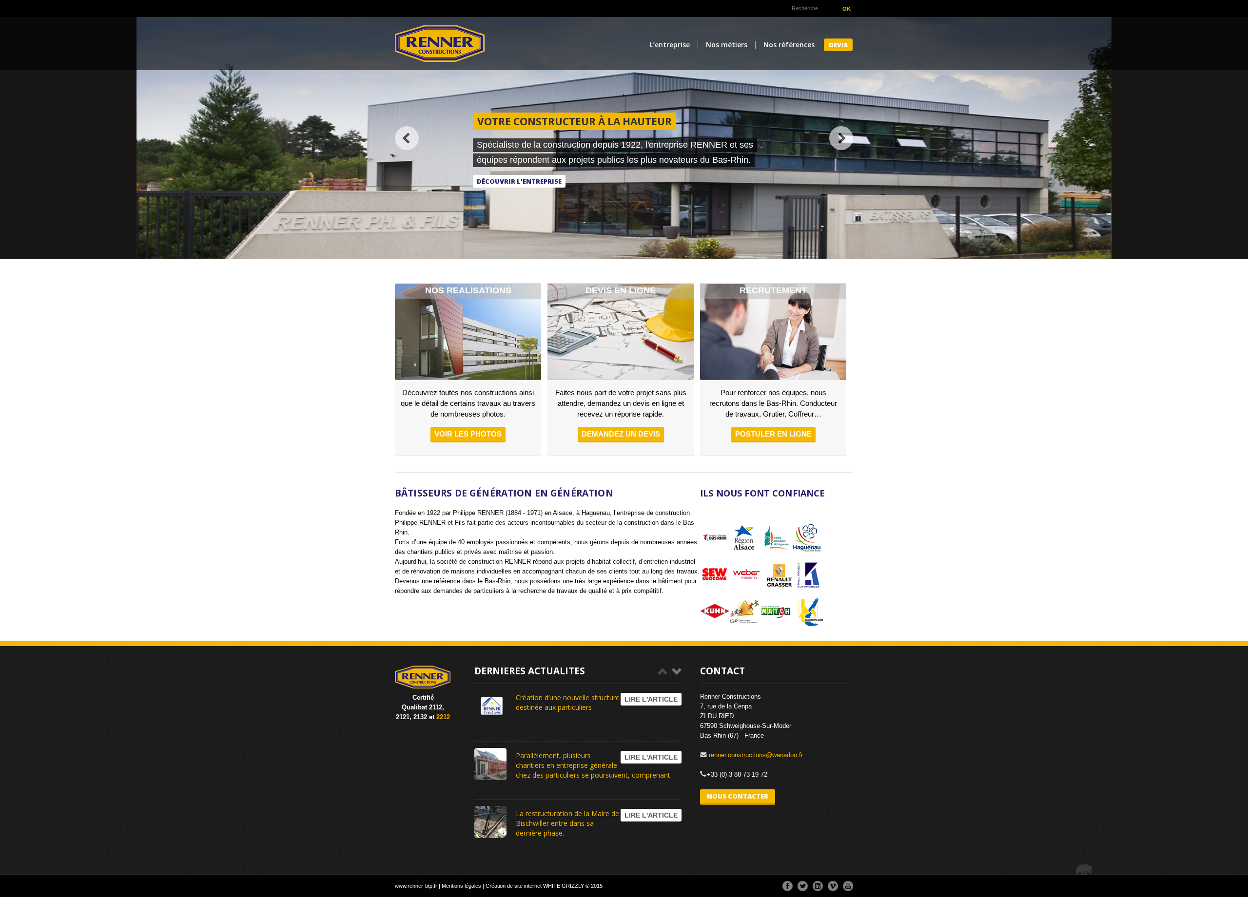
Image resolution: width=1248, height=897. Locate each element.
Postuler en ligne (773, 434)
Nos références (789, 45)
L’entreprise (670, 45)
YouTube (848, 886)
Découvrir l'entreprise (519, 181)
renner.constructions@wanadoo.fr (756, 755)
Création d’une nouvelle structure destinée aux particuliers (568, 702)
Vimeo (833, 886)
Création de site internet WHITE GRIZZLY (535, 886)
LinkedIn (818, 886)
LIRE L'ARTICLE (651, 699)
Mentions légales (461, 886)
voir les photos (468, 434)
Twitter (803, 886)
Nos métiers (726, 45)
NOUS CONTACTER (737, 796)
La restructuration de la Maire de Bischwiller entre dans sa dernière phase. (567, 823)
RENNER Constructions (440, 43)
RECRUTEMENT (773, 290)
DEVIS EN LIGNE (620, 290)
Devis (838, 44)
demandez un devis (621, 434)
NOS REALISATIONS (468, 290)
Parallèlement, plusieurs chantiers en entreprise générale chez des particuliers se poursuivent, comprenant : (595, 765)
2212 (443, 717)
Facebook (787, 886)
